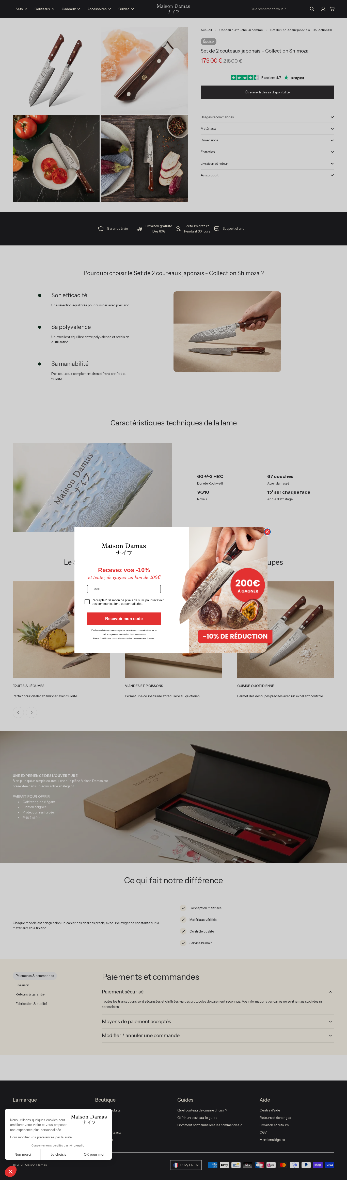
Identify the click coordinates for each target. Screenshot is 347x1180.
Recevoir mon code (124, 619)
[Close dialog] (267, 532)
